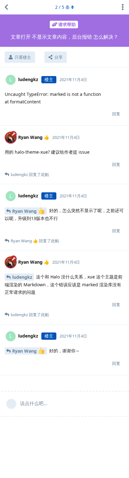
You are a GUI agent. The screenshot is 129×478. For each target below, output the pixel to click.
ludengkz (22, 277)
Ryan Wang (25, 211)
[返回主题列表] (6, 7)
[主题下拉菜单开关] (122, 7)
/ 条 (62, 7)
